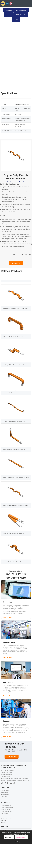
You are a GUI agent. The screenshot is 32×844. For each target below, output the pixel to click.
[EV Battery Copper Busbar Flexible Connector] (16, 408)
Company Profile (5, 790)
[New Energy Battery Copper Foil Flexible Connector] (16, 351)
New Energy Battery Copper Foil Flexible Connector (15, 365)
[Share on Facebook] (2, 254)
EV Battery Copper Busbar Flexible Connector (14, 421)
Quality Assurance (5, 794)
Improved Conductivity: (9, 219)
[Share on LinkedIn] (14, 254)
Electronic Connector (6, 818)
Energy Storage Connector (7, 807)
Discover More (7, 617)
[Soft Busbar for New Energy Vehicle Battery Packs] (16, 295)
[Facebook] (5, 783)
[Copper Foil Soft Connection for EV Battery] (16, 520)
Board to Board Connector (7, 815)
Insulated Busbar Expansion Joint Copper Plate (14, 393)
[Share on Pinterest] (10, 254)
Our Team (3, 798)
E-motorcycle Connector (6, 811)
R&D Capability (4, 792)
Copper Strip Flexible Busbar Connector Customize (15, 505)
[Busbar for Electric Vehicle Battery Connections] (16, 549)
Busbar (6, 184)
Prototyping (3, 830)
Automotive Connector (6, 805)
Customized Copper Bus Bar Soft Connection (14, 449)
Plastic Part (3, 822)
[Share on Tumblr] (18, 254)
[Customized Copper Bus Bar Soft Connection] (16, 436)
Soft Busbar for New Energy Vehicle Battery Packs (15, 308)
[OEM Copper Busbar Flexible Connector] (16, 323)
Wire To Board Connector (7, 817)
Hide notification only (21, 837)
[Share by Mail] (30, 254)
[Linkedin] (8, 783)
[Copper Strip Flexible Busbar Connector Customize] (16, 492)
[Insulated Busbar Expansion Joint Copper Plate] (16, 380)
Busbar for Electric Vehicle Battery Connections (14, 562)
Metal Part (3, 820)
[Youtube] (11, 783)
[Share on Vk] (22, 254)
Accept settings (9, 837)
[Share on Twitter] (6, 254)
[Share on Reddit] (26, 254)
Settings (16, 841)
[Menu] (30, 3)
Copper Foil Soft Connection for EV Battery (13, 533)
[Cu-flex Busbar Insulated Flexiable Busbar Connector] (16, 464)
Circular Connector (5, 809)
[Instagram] (14, 783)
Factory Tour (4, 796)
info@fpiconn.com (8, 774)
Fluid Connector (4, 813)
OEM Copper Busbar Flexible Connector (12, 336)
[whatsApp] (2, 783)
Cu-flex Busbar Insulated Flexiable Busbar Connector (16, 477)
